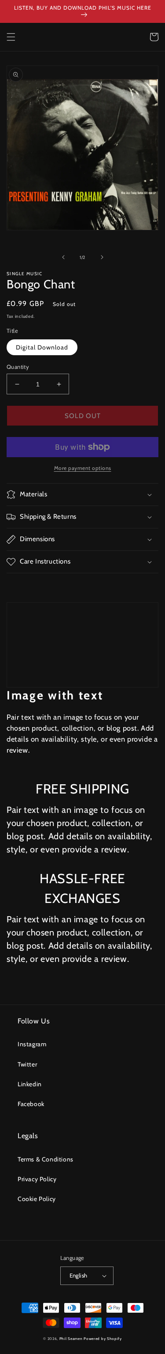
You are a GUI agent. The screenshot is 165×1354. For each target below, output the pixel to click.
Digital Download (42, 347)
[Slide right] (102, 257)
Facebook (31, 1104)
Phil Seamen (71, 1338)
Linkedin (30, 1084)
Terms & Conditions (45, 1159)
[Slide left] (63, 257)
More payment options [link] (82, 468)
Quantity (18, 366)
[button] (11, 37)
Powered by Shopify (103, 1338)
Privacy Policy (37, 1179)
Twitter (27, 1064)
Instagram (32, 1044)
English (79, 1275)
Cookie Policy (37, 1199)
